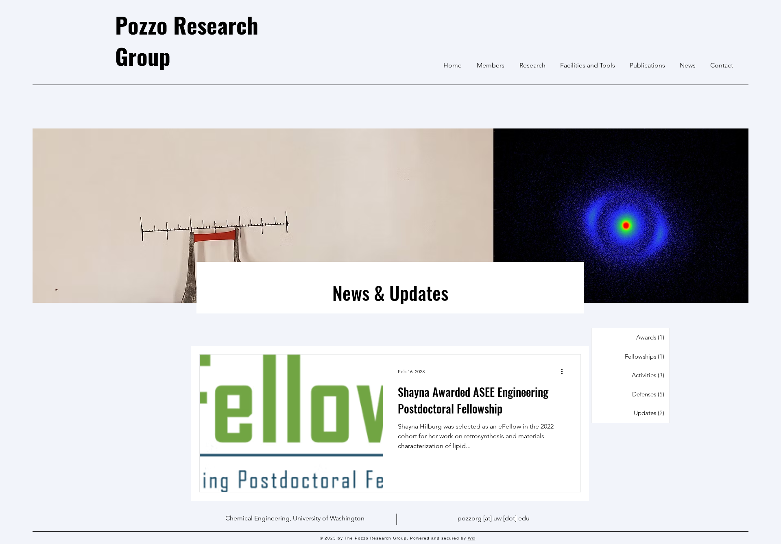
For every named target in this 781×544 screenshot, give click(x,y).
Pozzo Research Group (186, 40)
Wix (472, 538)
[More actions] (564, 371)
